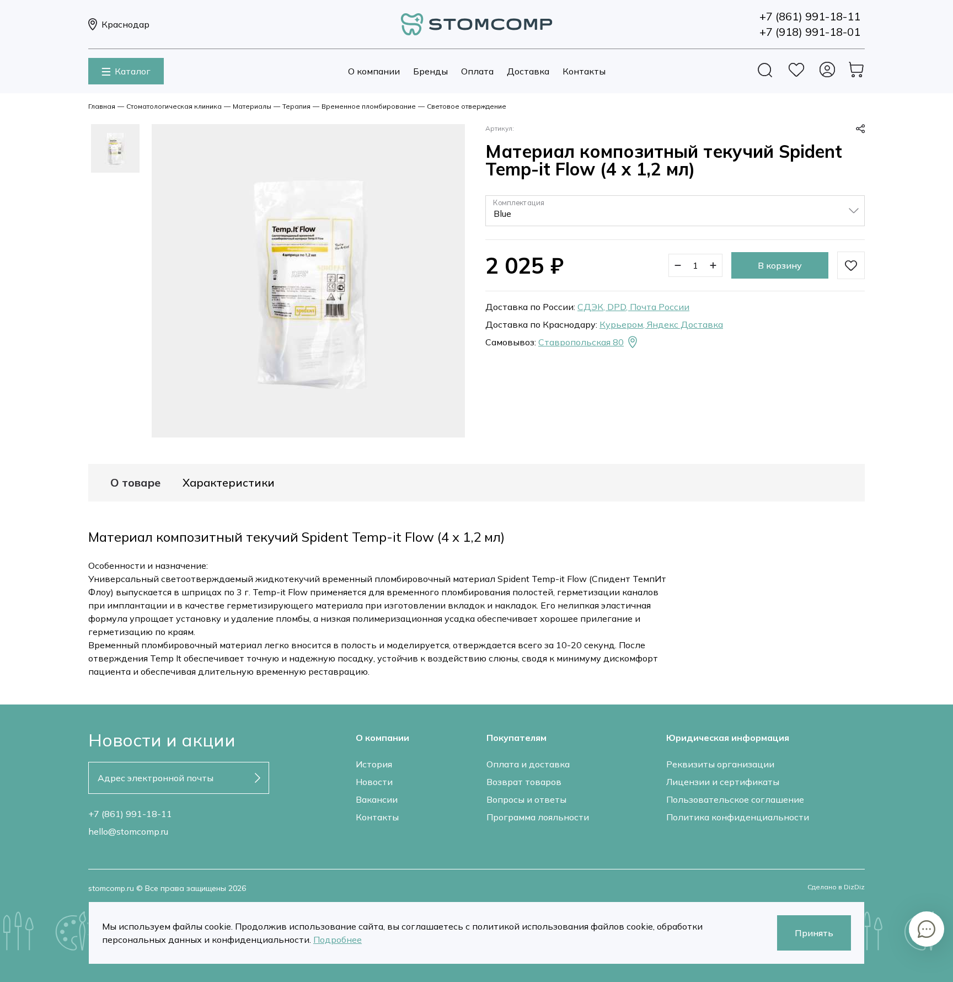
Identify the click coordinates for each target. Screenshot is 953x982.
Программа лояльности (537, 817)
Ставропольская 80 (581, 342)
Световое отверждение (466, 106)
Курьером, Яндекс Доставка (661, 324)
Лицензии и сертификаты (722, 781)
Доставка (528, 71)
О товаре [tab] (135, 482)
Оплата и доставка (528, 764)
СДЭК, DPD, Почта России (633, 306)
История (374, 764)
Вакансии (377, 799)
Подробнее (337, 939)
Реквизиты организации (720, 764)
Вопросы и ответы (526, 799)
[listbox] (675, 210)
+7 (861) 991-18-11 (130, 813)
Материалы (252, 106)
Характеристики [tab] (229, 482)
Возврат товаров (523, 781)
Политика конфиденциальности (737, 817)
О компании (374, 71)
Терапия (296, 106)
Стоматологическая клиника (174, 106)
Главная (101, 106)
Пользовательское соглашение (735, 799)
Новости (374, 781)
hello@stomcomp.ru (128, 831)
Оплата (477, 71)
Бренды (430, 71)
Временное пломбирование (369, 106)
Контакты (584, 71)
